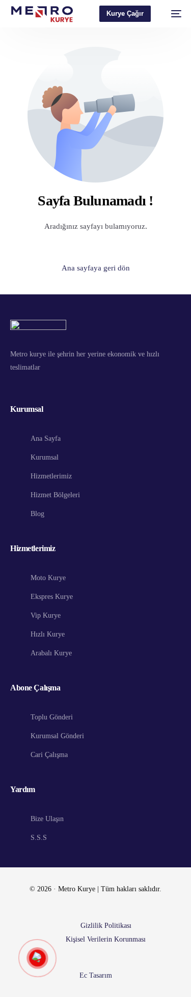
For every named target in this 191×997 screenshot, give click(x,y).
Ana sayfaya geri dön (96, 268)
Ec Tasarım (95, 975)
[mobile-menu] (171, 14)
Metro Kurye (76, 889)
